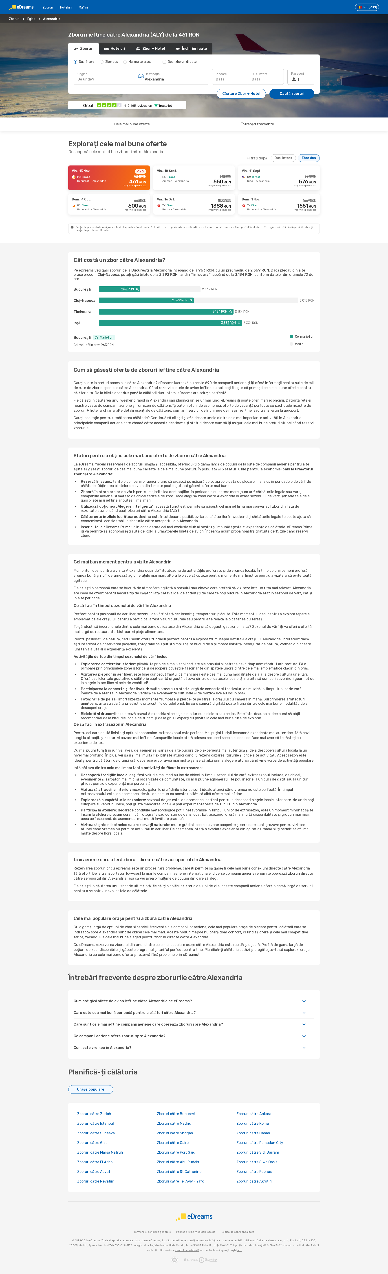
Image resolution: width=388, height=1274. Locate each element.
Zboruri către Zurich (94, 1114)
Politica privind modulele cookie (195, 1232)
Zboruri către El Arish (95, 1162)
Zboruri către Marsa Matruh (100, 1152)
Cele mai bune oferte (132, 124)
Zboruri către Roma (252, 1123)
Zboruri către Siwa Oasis (256, 1162)
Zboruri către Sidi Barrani (257, 1152)
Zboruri (48, 7)
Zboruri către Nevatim (95, 1181)
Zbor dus (309, 158)
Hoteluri (66, 7)
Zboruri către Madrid (174, 1123)
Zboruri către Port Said (176, 1152)
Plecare (221, 74)
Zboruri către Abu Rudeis (178, 1162)
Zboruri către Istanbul (95, 1123)
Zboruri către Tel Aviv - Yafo (180, 1181)
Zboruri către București (176, 1114)
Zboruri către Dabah (253, 1133)
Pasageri (297, 74)
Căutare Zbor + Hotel (241, 93)
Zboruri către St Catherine (179, 1172)
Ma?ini (83, 7)
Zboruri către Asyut (93, 1172)
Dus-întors (259, 74)
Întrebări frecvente (258, 124)
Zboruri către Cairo (173, 1143)
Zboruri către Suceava (96, 1133)
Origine (82, 74)
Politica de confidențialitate (237, 1232)
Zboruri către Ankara (253, 1114)
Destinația (152, 74)
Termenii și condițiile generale (152, 1232)
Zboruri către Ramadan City (259, 1143)
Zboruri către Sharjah (175, 1133)
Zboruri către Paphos (254, 1172)
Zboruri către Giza (92, 1143)
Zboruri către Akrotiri (254, 1181)
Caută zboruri (292, 93)
